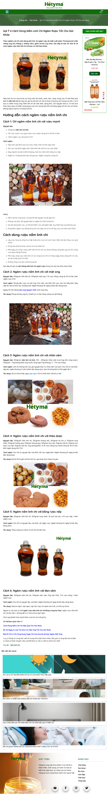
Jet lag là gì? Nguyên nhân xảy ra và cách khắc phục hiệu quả (27, 675)
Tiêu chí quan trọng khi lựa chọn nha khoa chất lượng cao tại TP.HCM (30, 747)
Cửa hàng (82, 765)
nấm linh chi (15, 645)
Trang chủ (23, 20)
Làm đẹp (81, 774)
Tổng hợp (82, 781)
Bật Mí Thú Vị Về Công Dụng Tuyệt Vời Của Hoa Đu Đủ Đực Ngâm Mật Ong (32, 634)
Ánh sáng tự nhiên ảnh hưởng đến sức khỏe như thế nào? (25, 699)
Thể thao (81, 778)
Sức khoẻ (33, 20)
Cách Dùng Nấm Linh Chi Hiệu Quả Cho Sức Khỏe (22, 626)
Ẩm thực (81, 771)
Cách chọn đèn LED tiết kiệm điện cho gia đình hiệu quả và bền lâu (28, 723)
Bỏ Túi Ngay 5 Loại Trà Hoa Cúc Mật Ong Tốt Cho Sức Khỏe (27, 630)
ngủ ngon (33, 373)
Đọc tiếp (94, 74)
